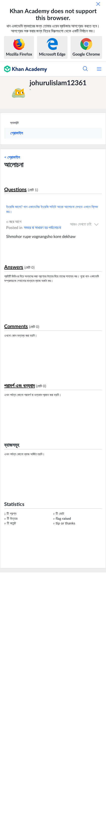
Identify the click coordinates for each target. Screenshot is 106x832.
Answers (13, 267)
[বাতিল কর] (98, 4)
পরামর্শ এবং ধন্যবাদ (19, 385)
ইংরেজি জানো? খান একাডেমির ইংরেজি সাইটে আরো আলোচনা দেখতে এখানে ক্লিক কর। (52, 209)
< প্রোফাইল (12, 157)
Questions (15, 189)
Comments (16, 326)
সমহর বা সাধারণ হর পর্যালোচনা (42, 228)
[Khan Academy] (23, 69)
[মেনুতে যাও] (99, 69)
